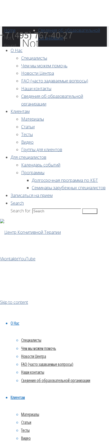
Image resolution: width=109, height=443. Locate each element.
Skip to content (14, 302)
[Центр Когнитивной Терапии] (30, 232)
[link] (17, 203)
